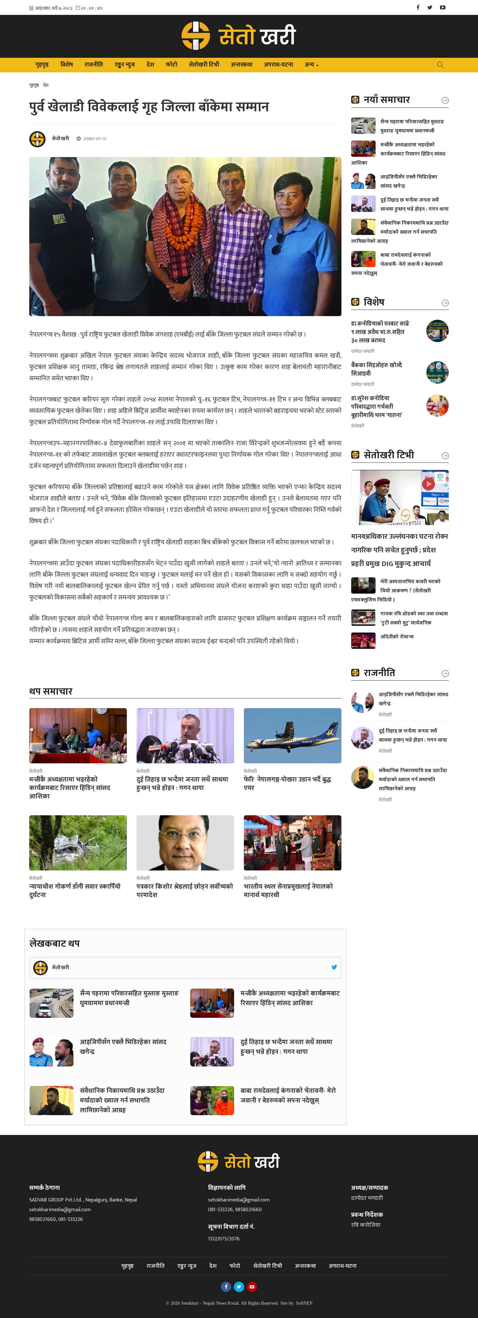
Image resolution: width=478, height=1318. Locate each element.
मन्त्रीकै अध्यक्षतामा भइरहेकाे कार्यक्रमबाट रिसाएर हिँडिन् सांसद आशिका (290, 998)
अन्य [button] (312, 66)
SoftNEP (304, 1303)
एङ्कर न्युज (125, 65)
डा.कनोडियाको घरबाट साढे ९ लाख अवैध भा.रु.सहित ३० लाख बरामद (380, 332)
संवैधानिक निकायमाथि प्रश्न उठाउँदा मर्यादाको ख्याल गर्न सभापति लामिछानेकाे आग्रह (122, 1100)
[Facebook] (418, 8)
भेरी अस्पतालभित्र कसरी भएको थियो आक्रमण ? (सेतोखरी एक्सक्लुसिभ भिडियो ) (396, 590)
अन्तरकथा (241, 65)
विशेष (66, 65)
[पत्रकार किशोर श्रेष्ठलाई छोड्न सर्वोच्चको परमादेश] (185, 842)
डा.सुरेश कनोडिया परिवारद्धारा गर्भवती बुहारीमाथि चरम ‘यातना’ (376, 407)
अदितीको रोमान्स (397, 637)
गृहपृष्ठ (42, 65)
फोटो (171, 65)
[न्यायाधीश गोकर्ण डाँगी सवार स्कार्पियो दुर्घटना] (78, 842)
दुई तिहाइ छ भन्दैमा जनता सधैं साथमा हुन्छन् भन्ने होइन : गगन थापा (286, 1047)
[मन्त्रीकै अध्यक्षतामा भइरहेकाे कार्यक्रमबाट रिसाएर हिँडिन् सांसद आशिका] (78, 735)
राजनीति (94, 65)
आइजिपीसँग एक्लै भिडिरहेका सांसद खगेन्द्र (123, 1047)
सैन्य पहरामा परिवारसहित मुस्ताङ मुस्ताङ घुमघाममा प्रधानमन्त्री (129, 998)
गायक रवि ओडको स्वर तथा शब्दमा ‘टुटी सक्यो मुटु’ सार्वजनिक (414, 618)
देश (150, 65)
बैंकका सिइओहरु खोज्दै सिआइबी (376, 369)
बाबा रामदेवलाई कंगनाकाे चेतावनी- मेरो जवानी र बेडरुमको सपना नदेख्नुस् (288, 1095)
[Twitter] (430, 8)
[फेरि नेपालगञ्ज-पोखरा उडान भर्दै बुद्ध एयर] (292, 735)
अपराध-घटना (278, 65)
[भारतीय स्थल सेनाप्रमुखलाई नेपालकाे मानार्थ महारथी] (292, 842)
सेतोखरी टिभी (204, 65)
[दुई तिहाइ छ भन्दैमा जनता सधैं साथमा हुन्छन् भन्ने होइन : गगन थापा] (185, 735)
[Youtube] (443, 8)
